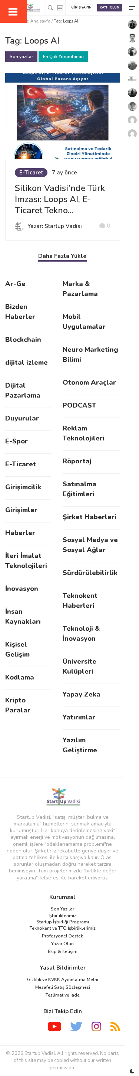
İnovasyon (21, 588)
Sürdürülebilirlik (90, 572)
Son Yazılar (62, 909)
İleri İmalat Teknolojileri (26, 560)
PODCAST (79, 405)
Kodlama (19, 677)
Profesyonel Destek (62, 936)
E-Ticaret (31, 172)
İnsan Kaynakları (23, 616)
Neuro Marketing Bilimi (90, 354)
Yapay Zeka (81, 694)
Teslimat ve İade (63, 995)
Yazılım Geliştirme (80, 745)
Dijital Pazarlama (22, 390)
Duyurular (22, 418)
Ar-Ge (15, 283)
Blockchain (23, 339)
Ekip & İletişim (62, 951)
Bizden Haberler (20, 311)
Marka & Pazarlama (80, 288)
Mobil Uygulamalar (84, 321)
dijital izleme (26, 362)
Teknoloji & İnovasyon (81, 633)
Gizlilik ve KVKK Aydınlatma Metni (62, 980)
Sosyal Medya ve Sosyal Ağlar (90, 544)
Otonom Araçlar (89, 382)
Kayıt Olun (109, 7)
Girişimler (21, 509)
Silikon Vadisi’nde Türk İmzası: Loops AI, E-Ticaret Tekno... (60, 199)
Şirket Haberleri (89, 517)
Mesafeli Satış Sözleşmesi (62, 987)
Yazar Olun (62, 944)
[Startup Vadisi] (62, 796)
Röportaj (77, 461)
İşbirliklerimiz (62, 916)
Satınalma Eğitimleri (79, 489)
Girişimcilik (23, 487)
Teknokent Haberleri (80, 600)
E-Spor (16, 441)
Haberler (20, 532)
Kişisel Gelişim (17, 649)
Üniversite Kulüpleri (79, 666)
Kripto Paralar (17, 705)
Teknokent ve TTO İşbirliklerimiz (63, 928)
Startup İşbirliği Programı (62, 922)
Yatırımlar (79, 717)
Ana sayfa (40, 21)
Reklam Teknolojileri (84, 433)
